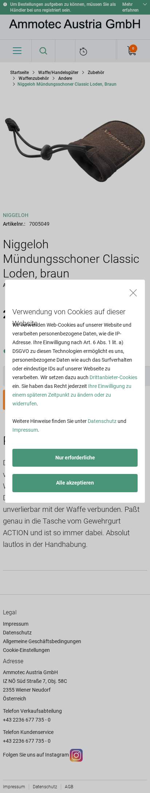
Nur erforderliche (75, 457)
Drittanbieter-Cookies (113, 377)
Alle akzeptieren (75, 483)
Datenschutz (102, 421)
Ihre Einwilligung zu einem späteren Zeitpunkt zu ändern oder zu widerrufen (71, 395)
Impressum (25, 430)
